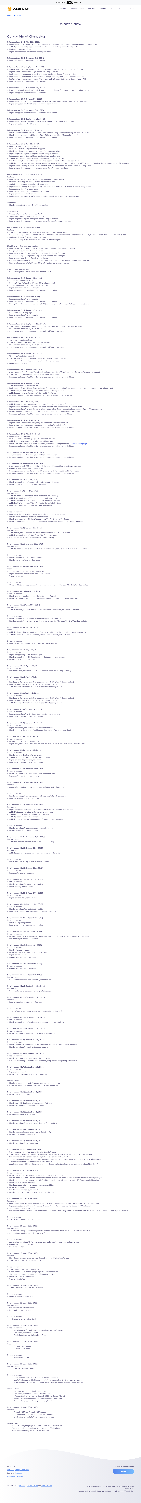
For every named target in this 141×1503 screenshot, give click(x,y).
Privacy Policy (32, 1486)
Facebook (19, 1473)
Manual (103, 8)
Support (122, 8)
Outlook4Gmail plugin (78, 443)
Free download (77, 8)
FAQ (112, 8)
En (131, 8)
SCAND (22, 1486)
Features (63, 8)
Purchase (92, 8)
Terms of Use (46, 1486)
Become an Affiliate (15, 1476)
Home (9, 16)
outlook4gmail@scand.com (18, 1470)
